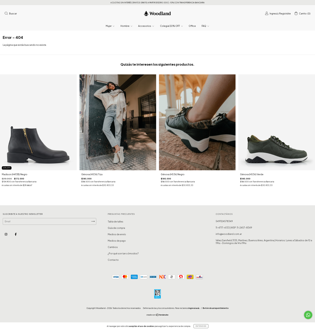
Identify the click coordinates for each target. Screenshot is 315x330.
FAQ (204, 26)
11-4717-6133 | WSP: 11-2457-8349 (234, 227)
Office (192, 26)
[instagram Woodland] (6, 234)
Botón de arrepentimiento (216, 308)
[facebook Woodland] (15, 234)
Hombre (125, 26)
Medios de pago (117, 240)
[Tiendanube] (157, 315)
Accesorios (144, 26)
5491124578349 (224, 221)
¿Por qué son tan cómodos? (123, 253)
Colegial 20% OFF (170, 26)
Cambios (113, 247)
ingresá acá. (194, 308)
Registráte (285, 13)
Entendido (201, 326)
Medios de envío (117, 234)
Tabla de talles (115, 221)
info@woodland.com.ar (229, 234)
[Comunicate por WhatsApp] (308, 315)
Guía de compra (116, 228)
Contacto (113, 260)
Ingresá (274, 13)
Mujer (109, 26)
